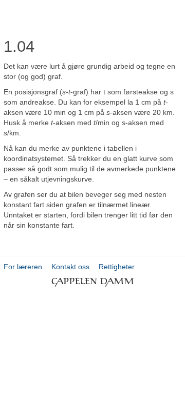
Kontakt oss (70, 267)
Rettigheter (117, 267)
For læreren (23, 267)
